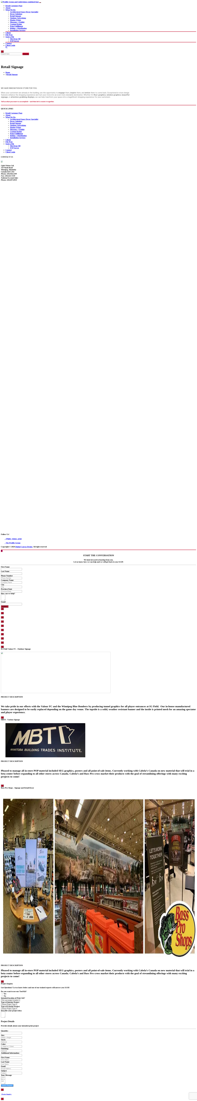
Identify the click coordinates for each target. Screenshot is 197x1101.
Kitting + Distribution (18, 28)
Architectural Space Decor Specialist (24, 12)
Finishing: (5, 1049)
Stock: (3, 1040)
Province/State (6, 589)
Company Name (7, 580)
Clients (8, 33)
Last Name (5, 571)
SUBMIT (5, 606)
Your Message (6, 1075)
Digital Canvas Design (23, 547)
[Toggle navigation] (40, 2)
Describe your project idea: (11, 1011)
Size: (3, 1035)
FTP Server (14, 41)
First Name (5, 567)
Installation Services (17, 30)
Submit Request (7, 1085)
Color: (3, 1044)
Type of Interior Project (10, 1002)
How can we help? (8, 594)
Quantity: (4, 1031)
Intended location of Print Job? (13, 998)
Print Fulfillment (16, 26)
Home (7, 72)
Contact (8, 43)
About (7, 8)
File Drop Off (15, 39)
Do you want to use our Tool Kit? (14, 991)
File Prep (9, 35)
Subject (4, 1071)
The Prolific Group (12, 543)
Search (25, 54)
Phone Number (7, 576)
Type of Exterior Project (10, 1006)
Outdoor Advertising (18, 18)
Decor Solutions (16, 14)
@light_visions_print (13, 539)
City (2, 585)
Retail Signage (15, 16)
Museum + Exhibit (17, 22)
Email (3, 602)
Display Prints (15, 20)
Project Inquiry (6, 1094)
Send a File (9, 37)
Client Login (10, 45)
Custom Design (16, 24)
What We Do (10, 10)
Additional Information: (10, 1053)
